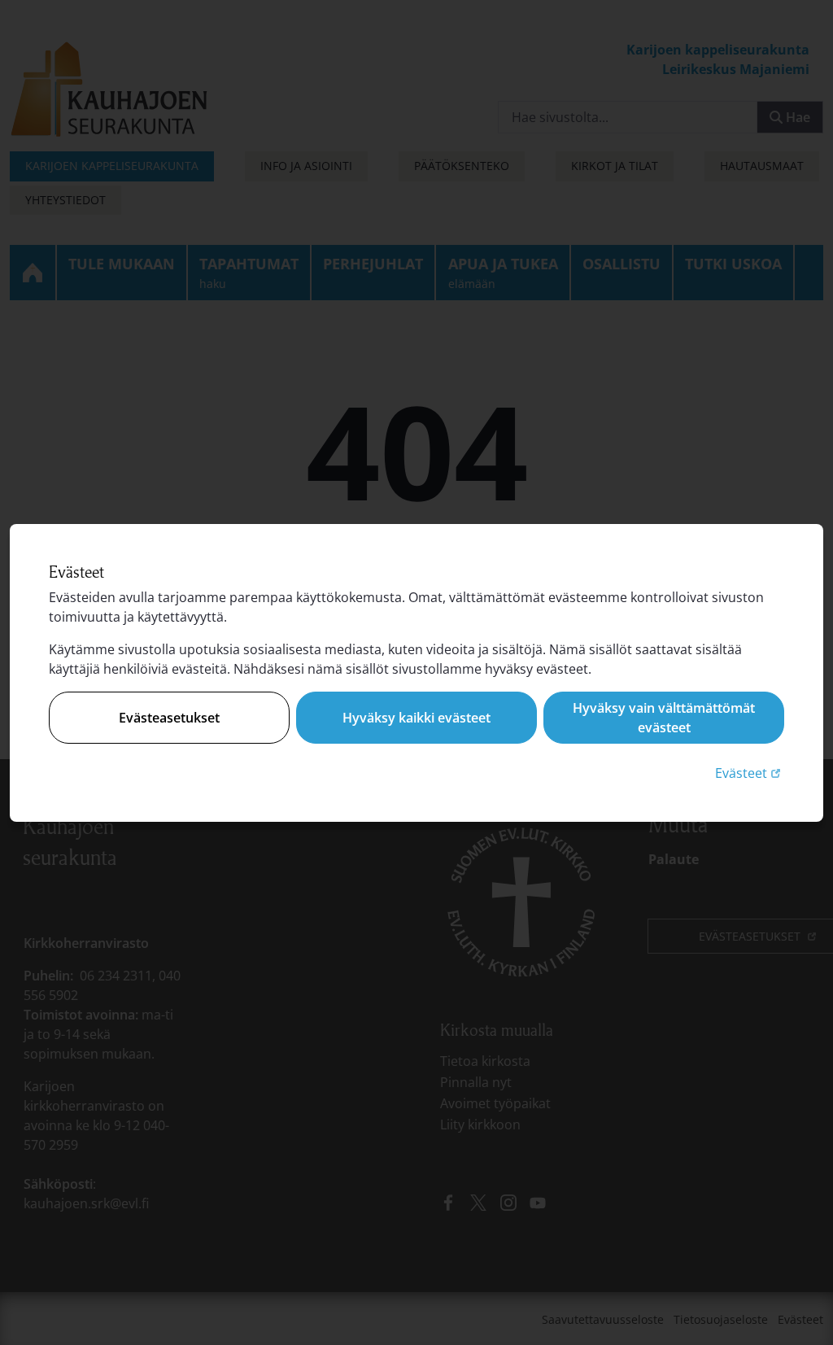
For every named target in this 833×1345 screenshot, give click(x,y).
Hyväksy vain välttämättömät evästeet (664, 717)
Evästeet (749, 772)
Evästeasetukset (169, 718)
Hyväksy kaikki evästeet (416, 718)
